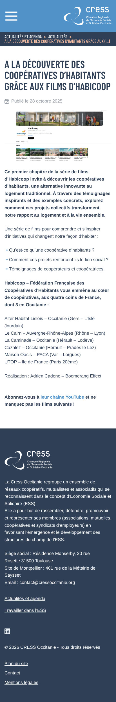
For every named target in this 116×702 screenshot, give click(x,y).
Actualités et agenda (23, 37)
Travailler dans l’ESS (25, 610)
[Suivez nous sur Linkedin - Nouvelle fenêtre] (7, 631)
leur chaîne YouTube (62, 397)
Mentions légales (21, 682)
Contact (12, 673)
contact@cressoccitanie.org (47, 582)
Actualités (57, 37)
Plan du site (16, 663)
